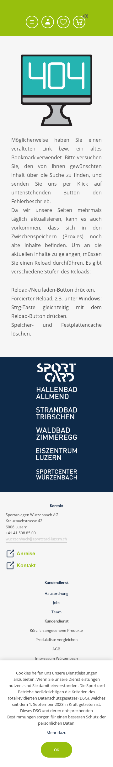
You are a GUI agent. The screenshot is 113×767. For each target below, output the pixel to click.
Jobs (56, 602)
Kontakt (26, 565)
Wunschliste (63, 22)
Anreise (26, 553)
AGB (56, 649)
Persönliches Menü (47, 22)
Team (56, 612)
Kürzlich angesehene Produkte (56, 630)
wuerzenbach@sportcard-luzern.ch (36, 539)
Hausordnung (56, 593)
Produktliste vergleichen (56, 639)
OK (56, 750)
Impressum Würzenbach (56, 658)
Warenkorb (84, 17)
